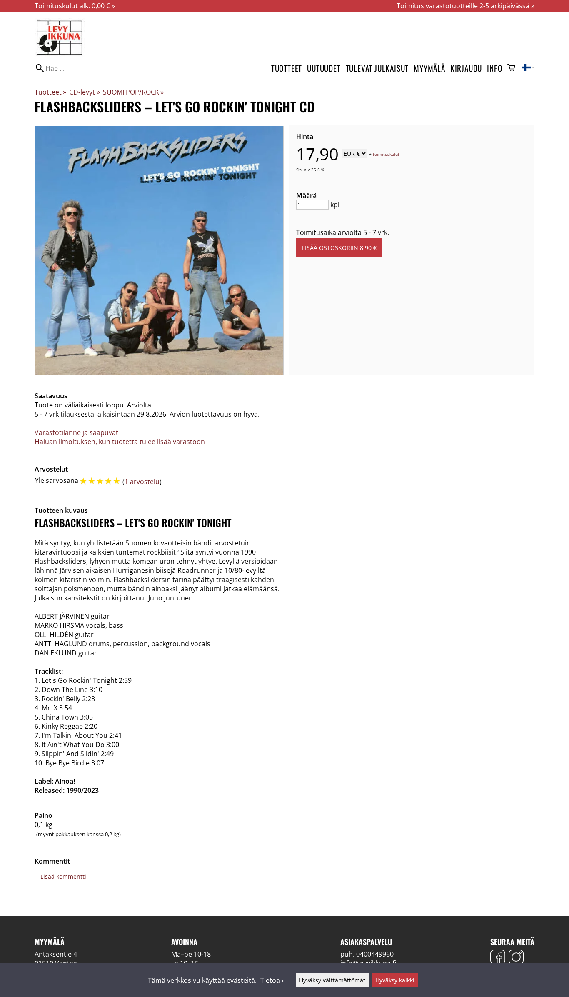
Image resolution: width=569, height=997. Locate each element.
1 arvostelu (142, 481)
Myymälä (429, 68)
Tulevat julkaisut (377, 68)
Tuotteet (286, 68)
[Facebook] (497, 958)
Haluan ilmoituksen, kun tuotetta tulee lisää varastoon (120, 441)
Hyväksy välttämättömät (332, 980)
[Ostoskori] (511, 68)
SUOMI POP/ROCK (133, 92)
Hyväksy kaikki (394, 980)
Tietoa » (272, 980)
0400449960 (375, 954)
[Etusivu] (60, 54)
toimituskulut (386, 154)
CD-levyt (84, 92)
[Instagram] (516, 958)
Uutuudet (323, 68)
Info (494, 68)
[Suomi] (528, 68)
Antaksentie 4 (56, 954)
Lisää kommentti (63, 876)
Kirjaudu (466, 68)
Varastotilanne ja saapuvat (76, 432)
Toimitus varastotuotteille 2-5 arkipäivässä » (465, 5)
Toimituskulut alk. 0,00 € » (75, 5)
